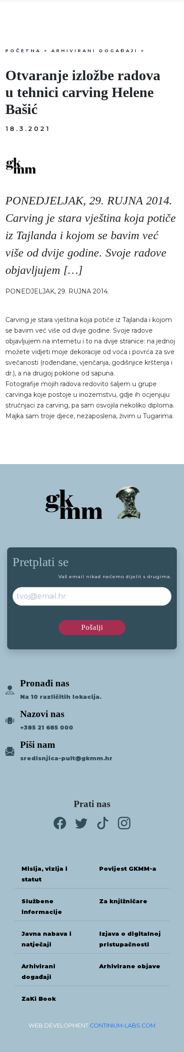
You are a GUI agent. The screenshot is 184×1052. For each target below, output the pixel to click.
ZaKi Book (38, 998)
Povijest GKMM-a (127, 868)
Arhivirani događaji (94, 50)
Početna (23, 50)
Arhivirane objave (129, 966)
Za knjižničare (123, 901)
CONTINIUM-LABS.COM (122, 1025)
